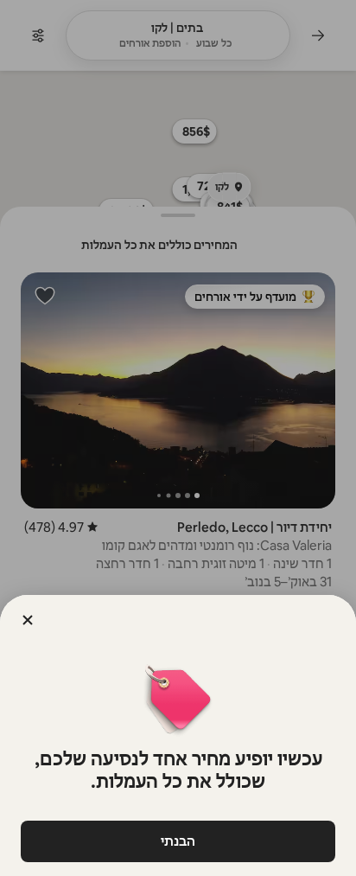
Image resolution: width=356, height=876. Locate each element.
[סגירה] (28, 620)
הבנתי (178, 841)
